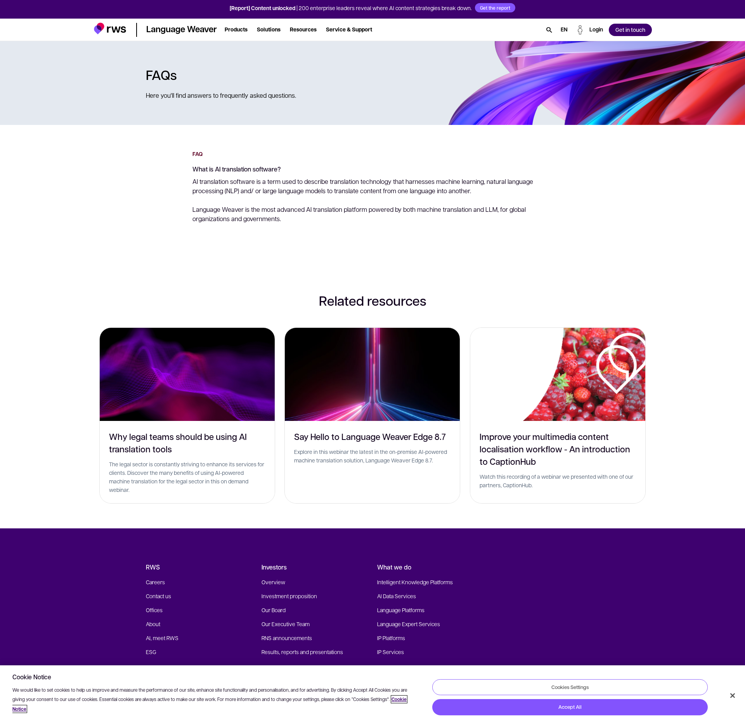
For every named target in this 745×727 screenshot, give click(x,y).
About (153, 623)
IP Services (390, 651)
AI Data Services (396, 595)
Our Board (274, 609)
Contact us (158, 595)
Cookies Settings (570, 686)
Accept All (570, 706)
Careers (155, 581)
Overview (273, 581)
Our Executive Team (286, 623)
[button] (110, 28)
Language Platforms (400, 609)
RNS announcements (287, 637)
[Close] (732, 695)
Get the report (495, 8)
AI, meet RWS (162, 637)
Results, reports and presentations (302, 651)
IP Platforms (391, 637)
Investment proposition (289, 595)
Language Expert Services (408, 623)
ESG (151, 651)
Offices (154, 609)
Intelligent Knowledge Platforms (415, 581)
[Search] (549, 30)
